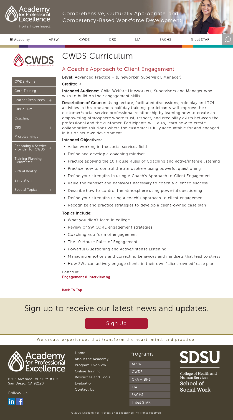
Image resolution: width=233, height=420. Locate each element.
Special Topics (26, 189)
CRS (112, 39)
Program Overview (90, 365)
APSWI (54, 39)
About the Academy (92, 359)
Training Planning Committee (28, 160)
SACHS (165, 39)
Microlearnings (26, 136)
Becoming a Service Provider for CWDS (31, 147)
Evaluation (84, 383)
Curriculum (24, 109)
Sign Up (116, 323)
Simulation (23, 180)
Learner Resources (30, 100)
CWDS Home (25, 81)
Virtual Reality (26, 171)
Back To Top (72, 290)
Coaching (22, 118)
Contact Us (84, 389)
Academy (22, 39)
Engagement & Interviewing (86, 277)
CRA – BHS (141, 379)
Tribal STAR (200, 39)
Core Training (25, 91)
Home (80, 353)
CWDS (84, 39)
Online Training (88, 371)
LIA (137, 39)
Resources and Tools (92, 377)
